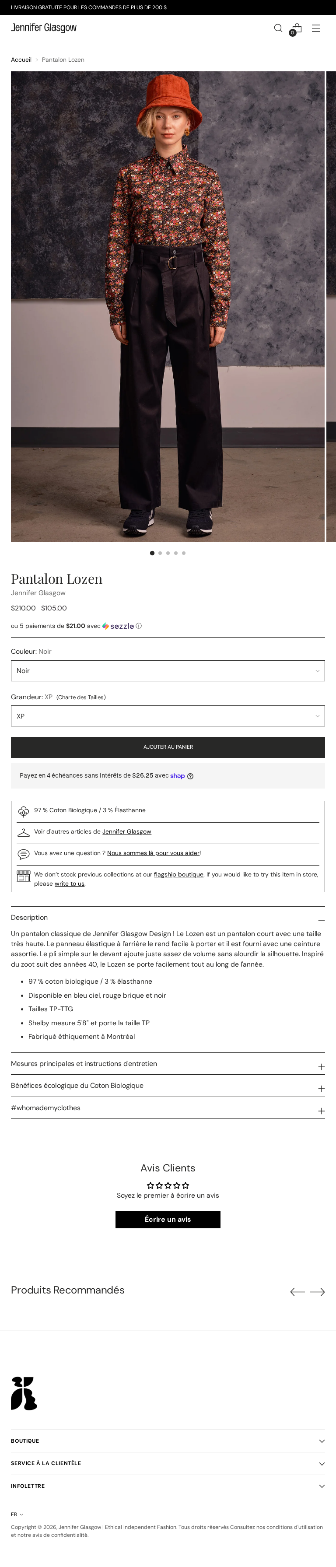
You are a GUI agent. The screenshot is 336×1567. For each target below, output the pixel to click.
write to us (69, 883)
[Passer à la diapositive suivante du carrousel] (317, 1291)
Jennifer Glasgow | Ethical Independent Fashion (117, 1527)
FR (14, 1514)
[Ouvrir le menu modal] (316, 28)
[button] (168, 626)
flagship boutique (178, 874)
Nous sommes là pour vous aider (153, 853)
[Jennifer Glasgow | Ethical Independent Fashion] (44, 28)
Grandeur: (58, 696)
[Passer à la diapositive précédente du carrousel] (297, 1292)
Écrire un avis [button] (168, 1219)
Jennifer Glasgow (38, 592)
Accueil (21, 59)
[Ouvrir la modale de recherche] (278, 28)
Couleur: (31, 651)
